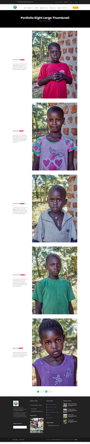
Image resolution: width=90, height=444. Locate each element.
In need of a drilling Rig (51, 404)
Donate (75, 7)
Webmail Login (50, 417)
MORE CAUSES (53, 7)
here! (14, 442)
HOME (26, 7)
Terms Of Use (21, 439)
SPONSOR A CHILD (44, 7)
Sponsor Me (15, 61)
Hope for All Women (72, 403)
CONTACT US (65, 7)
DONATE (51, 1)
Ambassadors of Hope (51, 407)
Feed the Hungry (71, 409)
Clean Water (70, 420)
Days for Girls (71, 414)
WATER (37, 7)
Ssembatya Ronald (18, 203)
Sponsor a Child (50, 409)
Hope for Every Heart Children (53, 412)
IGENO (20, 442)
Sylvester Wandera (18, 59)
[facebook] (13, 419)
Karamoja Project (51, 425)
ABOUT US (31, 7)
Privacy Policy (15, 439)
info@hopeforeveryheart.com (37, 411)
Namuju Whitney (18, 130)
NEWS (60, 7)
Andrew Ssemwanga (19, 274)
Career (48, 415)
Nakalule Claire (18, 348)
